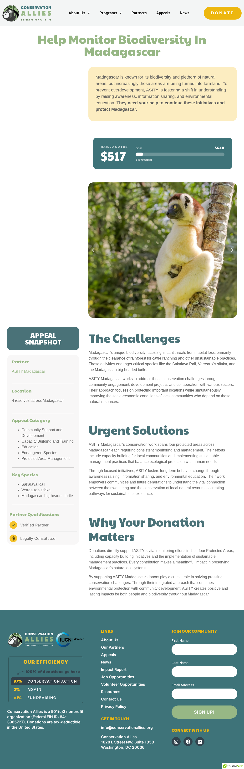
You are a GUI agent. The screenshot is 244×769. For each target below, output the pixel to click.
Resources (110, 691)
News (184, 13)
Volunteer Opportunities (123, 684)
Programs (108, 13)
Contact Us (111, 699)
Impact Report (114, 669)
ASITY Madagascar (28, 371)
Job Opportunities (117, 676)
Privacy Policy (113, 706)
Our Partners (112, 647)
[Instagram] (176, 741)
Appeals (163, 13)
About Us (77, 13)
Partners (139, 13)
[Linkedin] (199, 741)
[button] (93, 250)
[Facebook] (188, 741)
